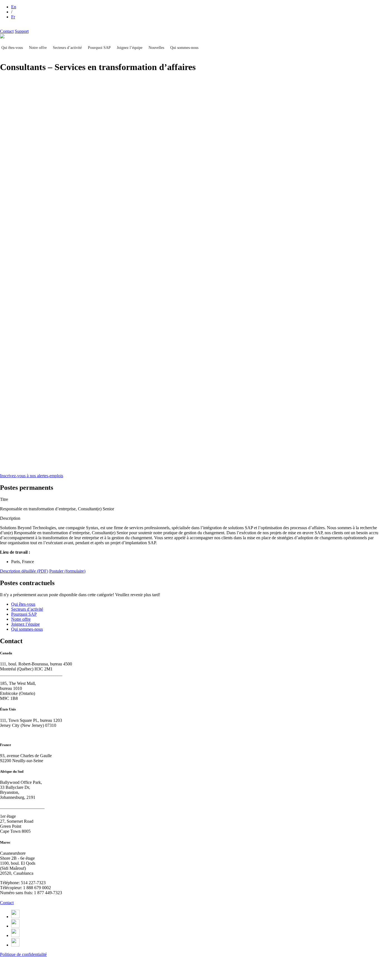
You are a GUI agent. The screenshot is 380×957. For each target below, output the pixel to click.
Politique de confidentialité (23, 954)
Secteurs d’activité (67, 48)
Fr (13, 16)
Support (22, 31)
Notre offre (38, 48)
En (13, 6)
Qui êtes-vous (12, 48)
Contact (7, 31)
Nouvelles (156, 48)
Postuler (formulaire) (67, 571)
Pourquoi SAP (99, 48)
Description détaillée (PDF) (24, 571)
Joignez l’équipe (129, 48)
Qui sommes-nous (184, 48)
